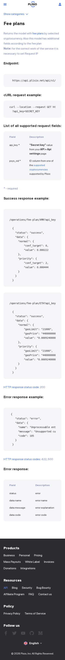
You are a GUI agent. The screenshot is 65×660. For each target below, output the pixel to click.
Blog (15, 587)
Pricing (38, 555)
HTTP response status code (21, 387)
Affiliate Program (14, 594)
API (6, 587)
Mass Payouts (12, 561)
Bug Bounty (43, 587)
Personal (24, 555)
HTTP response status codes (22, 459)
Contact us (45, 594)
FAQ (31, 594)
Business (9, 555)
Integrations (28, 568)
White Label (32, 561)
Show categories (14, 14)
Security (27, 587)
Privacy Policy (12, 613)
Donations (10, 568)
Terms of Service (35, 613)
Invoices (49, 561)
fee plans (38, 33)
